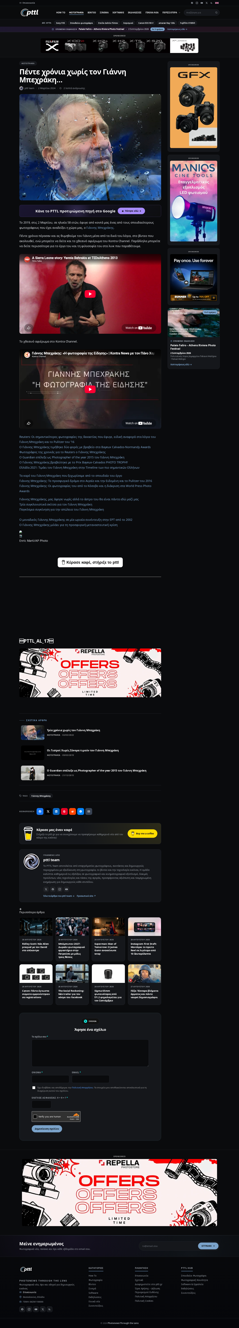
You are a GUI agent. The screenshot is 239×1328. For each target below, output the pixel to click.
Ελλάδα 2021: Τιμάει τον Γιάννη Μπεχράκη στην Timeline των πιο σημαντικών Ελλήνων (79, 467)
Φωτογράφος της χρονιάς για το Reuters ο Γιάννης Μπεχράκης (62, 452)
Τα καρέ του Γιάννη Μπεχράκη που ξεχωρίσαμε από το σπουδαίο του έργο (70, 476)
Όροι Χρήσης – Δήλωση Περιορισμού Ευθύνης (147, 1290)
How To (60, 12)
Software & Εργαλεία (192, 1284)
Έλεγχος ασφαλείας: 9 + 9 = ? (50, 1097)
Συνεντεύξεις (96, 1305)
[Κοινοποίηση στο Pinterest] (64, 811)
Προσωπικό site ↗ (86, 895)
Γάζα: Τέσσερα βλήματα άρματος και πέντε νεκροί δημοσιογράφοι (144, 994)
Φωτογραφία (76, 12)
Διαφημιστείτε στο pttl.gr (148, 1284)
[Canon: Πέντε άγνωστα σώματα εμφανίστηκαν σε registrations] (36, 973)
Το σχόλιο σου (40, 1036)
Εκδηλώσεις (135, 12)
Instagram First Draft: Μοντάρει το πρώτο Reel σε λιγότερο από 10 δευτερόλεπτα (144, 948)
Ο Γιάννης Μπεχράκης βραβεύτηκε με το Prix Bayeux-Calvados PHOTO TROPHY (73, 462)
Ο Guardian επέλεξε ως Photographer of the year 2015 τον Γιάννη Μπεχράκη (71, 457)
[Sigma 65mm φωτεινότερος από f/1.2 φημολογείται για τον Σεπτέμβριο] (108, 973)
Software (118, 12)
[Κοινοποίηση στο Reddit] (72, 811)
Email (76, 1072)
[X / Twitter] (46, 889)
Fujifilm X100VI (187, 23)
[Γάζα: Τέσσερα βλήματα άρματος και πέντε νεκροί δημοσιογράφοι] (144, 973)
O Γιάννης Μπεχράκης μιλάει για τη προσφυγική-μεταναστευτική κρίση (68, 525)
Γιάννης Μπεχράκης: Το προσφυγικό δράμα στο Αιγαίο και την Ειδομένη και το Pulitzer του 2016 (85, 481)
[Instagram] (197, 3)
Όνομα (37, 1072)
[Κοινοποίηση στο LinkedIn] (56, 811)
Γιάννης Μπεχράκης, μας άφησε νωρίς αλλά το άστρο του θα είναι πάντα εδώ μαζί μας (79, 499)
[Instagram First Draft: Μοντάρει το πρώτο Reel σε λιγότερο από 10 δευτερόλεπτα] (144, 926)
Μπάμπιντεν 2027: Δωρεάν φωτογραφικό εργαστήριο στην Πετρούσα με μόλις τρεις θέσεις (71, 950)
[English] (217, 3)
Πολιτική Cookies (144, 1300)
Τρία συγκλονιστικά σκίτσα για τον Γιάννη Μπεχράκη (55, 504)
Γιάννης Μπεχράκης (41, 796)
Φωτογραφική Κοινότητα (194, 1280)
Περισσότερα (169, 12)
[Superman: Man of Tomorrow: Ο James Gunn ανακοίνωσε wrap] (108, 926)
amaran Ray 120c (167, 23)
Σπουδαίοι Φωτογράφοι (193, 1275)
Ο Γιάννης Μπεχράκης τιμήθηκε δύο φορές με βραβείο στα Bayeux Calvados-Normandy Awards (85, 447)
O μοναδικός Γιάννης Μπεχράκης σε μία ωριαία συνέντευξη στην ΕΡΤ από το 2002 (75, 520)
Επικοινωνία (29, 1292)
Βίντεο (92, 12)
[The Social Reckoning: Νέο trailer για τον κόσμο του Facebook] (72, 973)
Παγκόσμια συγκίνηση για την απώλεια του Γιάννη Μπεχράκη (61, 509)
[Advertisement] (90, 602)
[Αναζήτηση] (216, 12)
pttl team (29, 88)
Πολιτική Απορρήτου (82, 1087)
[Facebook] (192, 3)
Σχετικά (139, 1280)
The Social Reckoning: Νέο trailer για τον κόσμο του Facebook (71, 994)
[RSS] (211, 3)
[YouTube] (201, 3)
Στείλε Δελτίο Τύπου (108, 23)
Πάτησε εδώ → (133, 210)
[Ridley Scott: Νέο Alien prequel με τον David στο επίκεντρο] (36, 926)
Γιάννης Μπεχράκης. (100, 228)
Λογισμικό (128, 23)
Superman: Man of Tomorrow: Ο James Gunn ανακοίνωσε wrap (105, 948)
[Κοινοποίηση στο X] (48, 811)
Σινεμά (104, 12)
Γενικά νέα (152, 12)
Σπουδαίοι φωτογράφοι (81, 23)
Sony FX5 (60, 23)
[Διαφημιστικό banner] (119, 45)
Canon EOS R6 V (145, 23)
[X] (206, 3)
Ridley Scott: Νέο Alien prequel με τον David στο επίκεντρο (35, 947)
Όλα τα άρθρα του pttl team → (58, 895)
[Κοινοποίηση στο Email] (88, 811)
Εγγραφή (207, 1245)
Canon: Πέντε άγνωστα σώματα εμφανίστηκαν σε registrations (36, 994)
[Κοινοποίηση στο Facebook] (40, 811)
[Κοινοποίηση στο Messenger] (80, 811)
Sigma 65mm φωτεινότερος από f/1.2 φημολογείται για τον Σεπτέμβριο (107, 995)
